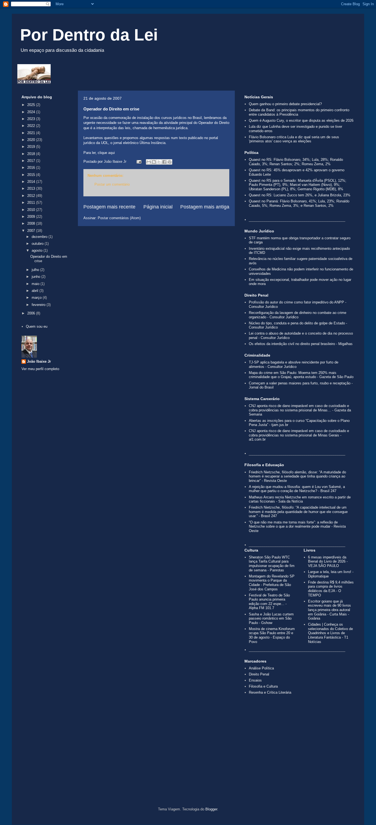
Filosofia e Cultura (263, 686)
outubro (38, 243)
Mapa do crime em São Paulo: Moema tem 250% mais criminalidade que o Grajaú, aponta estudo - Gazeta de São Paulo (301, 375)
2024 (31, 112)
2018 (31, 154)
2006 (31, 313)
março (37, 297)
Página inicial (158, 207)
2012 (31, 196)
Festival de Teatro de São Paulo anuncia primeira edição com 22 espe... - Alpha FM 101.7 (269, 601)
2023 (31, 119)
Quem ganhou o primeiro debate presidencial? (285, 104)
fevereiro (39, 305)
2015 (31, 175)
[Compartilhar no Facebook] (164, 162)
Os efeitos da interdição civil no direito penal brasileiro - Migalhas (301, 344)
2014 (31, 182)
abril (35, 291)
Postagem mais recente (109, 207)
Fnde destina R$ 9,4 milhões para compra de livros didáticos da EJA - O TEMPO (331, 588)
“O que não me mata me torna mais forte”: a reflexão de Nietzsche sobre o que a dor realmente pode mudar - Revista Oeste (297, 526)
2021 (31, 133)
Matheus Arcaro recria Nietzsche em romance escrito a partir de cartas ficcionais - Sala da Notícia (300, 499)
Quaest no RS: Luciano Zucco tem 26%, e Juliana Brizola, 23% (299, 195)
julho (36, 270)
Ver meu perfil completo (40, 369)
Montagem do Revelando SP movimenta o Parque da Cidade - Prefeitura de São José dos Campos (272, 582)
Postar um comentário (112, 184)
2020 (31, 140)
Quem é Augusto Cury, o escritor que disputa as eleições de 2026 (301, 120)
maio (36, 284)
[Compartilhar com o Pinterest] (169, 162)
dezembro (40, 237)
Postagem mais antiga (204, 207)
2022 (31, 126)
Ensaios (255, 680)
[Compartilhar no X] (159, 162)
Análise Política (261, 668)
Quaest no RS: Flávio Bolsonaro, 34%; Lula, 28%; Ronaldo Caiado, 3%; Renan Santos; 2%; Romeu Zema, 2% (296, 162)
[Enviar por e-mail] (148, 162)
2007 (31, 231)
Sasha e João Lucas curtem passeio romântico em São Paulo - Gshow (271, 618)
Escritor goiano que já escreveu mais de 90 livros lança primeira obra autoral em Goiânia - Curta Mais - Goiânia (329, 609)
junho (36, 277)
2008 (31, 223)
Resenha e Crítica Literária (270, 692)
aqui (111, 153)
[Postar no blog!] (154, 162)
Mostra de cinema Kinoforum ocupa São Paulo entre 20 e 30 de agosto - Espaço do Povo (272, 635)
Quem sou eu (36, 326)
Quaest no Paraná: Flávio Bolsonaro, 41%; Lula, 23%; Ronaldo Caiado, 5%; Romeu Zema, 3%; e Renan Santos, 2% (299, 203)
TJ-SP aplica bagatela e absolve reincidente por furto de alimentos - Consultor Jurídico (293, 364)
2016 (31, 167)
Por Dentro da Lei (89, 35)
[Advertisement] (188, 760)
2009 (31, 217)
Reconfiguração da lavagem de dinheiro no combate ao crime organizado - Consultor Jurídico (297, 315)
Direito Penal (259, 674)
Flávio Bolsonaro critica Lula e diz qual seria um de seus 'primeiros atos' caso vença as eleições (294, 139)
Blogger (211, 809)
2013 (31, 188)
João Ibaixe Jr (39, 361)
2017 (31, 161)
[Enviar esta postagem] (139, 161)
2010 (31, 210)
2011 (31, 202)
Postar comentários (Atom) (119, 218)
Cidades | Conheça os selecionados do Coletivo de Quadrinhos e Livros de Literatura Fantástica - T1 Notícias (330, 633)
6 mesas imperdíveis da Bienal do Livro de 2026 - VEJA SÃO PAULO (328, 561)
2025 (31, 105)
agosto (37, 250)
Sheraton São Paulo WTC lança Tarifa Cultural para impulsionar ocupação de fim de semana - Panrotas (272, 563)
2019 (31, 147)
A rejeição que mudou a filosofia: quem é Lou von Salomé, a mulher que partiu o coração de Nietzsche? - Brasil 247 (297, 489)
